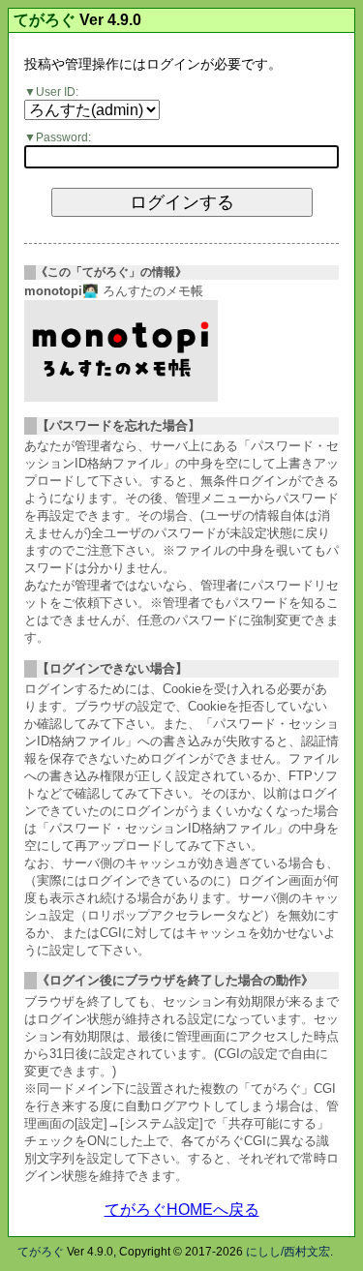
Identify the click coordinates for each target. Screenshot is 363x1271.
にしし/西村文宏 (288, 1251)
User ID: (57, 92)
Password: (63, 137)
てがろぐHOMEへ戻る (182, 1209)
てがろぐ (45, 20)
